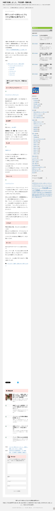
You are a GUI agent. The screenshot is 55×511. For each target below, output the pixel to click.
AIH (33, 183)
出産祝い (35, 135)
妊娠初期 (35, 127)
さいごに (12, 74)
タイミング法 (37, 186)
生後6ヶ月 (36, 144)
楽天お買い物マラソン (37, 170)
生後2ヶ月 (36, 151)
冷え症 (45, 190)
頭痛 (36, 197)
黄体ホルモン (40, 197)
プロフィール (6, 7)
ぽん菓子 (12, 67)
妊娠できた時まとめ (29, 7)
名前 (8, 476)
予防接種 (35, 137)
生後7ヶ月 (36, 142)
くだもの (12, 73)
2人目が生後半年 (44, 35)
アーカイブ (35, 178)
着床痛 (43, 195)
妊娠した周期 (36, 105)
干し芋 (11, 69)
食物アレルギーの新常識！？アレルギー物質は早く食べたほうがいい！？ (20, 407)
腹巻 (47, 195)
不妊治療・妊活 (37, 104)
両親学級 (50, 188)
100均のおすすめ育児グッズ (38, 167)
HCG (37, 183)
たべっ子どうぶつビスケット (16, 65)
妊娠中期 (35, 129)
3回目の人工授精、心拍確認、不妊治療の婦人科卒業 (46, 55)
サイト (8, 485)
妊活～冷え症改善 (37, 115)
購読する (36, 27)
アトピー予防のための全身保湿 (20, 437)
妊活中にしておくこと (38, 113)
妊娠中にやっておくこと (39, 123)
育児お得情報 (35, 165)
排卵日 (43, 194)
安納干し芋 (8, 150)
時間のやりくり (35, 169)
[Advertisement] (16, 31)
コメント (9, 462)
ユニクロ (40, 188)
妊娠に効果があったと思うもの (40, 112)
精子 (45, 195)
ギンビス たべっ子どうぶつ (12, 94)
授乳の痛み (36, 140)
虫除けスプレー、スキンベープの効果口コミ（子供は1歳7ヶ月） (20, 428)
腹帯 (49, 195)
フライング (47, 186)
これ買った (44, 183)
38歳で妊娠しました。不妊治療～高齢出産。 (18, 2)
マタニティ (36, 188)
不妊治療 (34, 98)
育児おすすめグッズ (36, 159)
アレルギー (10, 263)
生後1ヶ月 (36, 153)
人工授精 (35, 102)
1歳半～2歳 (16, 263)
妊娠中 (33, 120)
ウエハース (12, 71)
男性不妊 (35, 107)
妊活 (33, 110)
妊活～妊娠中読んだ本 (38, 117)
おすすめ (40, 183)
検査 (46, 194)
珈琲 (33, 195)
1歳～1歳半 (34, 163)
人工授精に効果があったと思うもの (17, 7)
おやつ (20, 263)
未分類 (33, 172)
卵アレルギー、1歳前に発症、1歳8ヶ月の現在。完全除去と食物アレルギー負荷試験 (20, 396)
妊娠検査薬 (48, 192)
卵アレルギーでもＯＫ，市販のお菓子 (15, 63)
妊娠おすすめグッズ (38, 121)
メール (9, 481)
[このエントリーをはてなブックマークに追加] (18, 382)
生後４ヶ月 (36, 148)
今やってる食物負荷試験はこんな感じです (16, 49)
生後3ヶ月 (36, 150)
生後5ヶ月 (36, 146)
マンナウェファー (9, 183)
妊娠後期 (35, 131)
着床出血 (40, 195)
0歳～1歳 (34, 133)
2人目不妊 (36, 100)
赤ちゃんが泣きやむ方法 (39, 139)
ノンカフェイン (37, 125)
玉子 (51, 194)
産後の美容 (34, 156)
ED (35, 183)
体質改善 (41, 190)
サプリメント (37, 185)
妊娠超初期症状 (37, 194)
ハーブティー (42, 186)
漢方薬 (49, 194)
